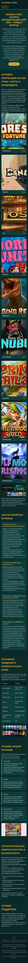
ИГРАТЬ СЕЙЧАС (14, 64)
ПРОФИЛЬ (5, 6)
